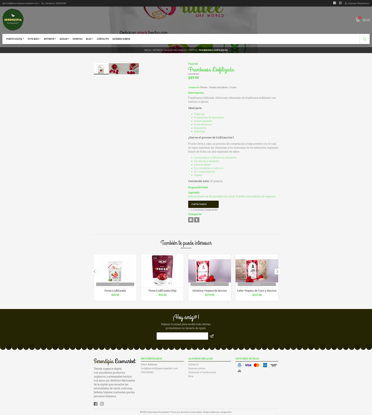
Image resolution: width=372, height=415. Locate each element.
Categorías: (194, 87)
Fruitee (192, 50)
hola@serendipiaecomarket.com (22, 3)
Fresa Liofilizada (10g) (162, 290)
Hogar (63, 39)
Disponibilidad (198, 187)
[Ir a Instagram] (340, 3)
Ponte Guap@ (14, 39)
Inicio (147, 50)
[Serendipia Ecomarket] (94, 20)
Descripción (196, 92)
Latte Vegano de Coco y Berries (257, 290)
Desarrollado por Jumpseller (217, 412)
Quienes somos (121, 39)
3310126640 (147, 372)
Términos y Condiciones (202, 372)
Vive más (33, 39)
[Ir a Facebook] (334, 3)
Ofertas (77, 39)
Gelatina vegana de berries (209, 290)
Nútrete (49, 39)
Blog (89, 39)
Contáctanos (199, 204)
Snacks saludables (175, 50)
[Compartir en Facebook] (190, 219)
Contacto (103, 39)
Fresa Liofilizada (115, 290)
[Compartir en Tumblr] (196, 219)
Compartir (195, 214)
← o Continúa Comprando (203, 209)
